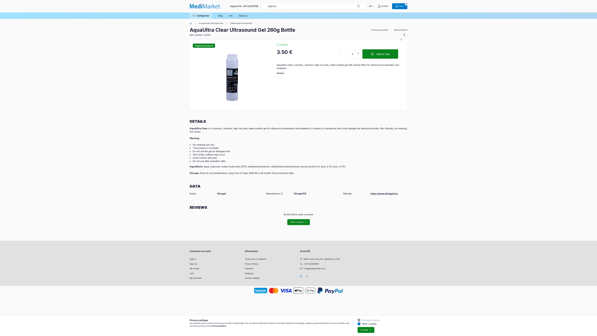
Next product (400, 30)
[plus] (358, 53)
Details (280, 73)
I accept (364, 330)
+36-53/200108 (250, 6)
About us (243, 15)
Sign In (193, 259)
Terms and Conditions (255, 259)
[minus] (358, 55)
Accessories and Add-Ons (211, 23)
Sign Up (193, 264)
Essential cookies (371, 320)
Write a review (296, 222)
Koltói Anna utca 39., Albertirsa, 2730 (322, 259)
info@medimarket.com (314, 268)
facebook (301, 276)
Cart (192, 273)
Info (231, 15)
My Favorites (196, 278)
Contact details (252, 278)
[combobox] (313, 6)
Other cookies (369, 323)
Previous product (380, 30)
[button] (201, 15)
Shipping (249, 273)
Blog (220, 15)
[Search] (358, 6)
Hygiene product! (204, 45)
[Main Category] (191, 23)
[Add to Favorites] (401, 39)
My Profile (194, 268)
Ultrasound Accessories (241, 23)
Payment (249, 268)
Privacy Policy (251, 264)
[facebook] (404, 35)
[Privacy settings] (307, 276)
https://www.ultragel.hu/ (384, 193)
